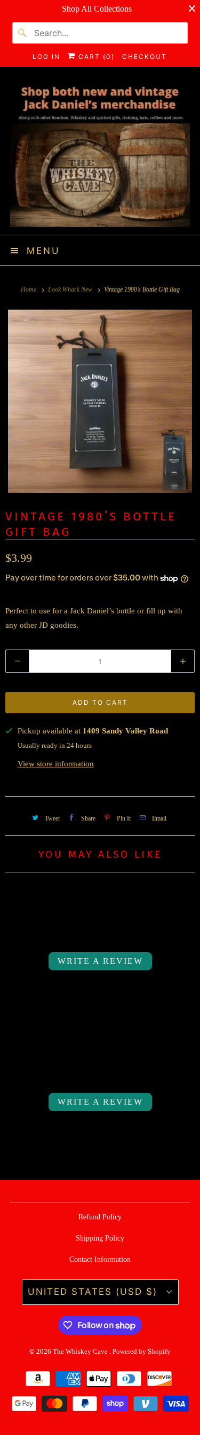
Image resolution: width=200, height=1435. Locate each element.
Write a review (100, 961)
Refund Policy (100, 1217)
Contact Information (100, 1259)
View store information (56, 763)
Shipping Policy (100, 1238)
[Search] (23, 33)
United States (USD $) (94, 1291)
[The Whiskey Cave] (99, 155)
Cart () (95, 57)
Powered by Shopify (142, 1351)
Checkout (144, 57)
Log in (46, 57)
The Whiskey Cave (81, 1351)
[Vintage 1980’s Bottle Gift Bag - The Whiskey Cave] (100, 401)
